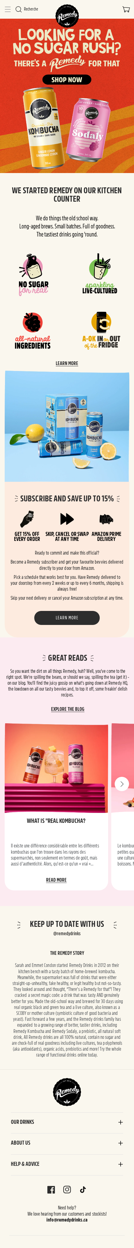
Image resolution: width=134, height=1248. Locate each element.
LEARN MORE (67, 363)
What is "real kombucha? (56, 821)
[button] (8, 9)
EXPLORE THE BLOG (67, 709)
